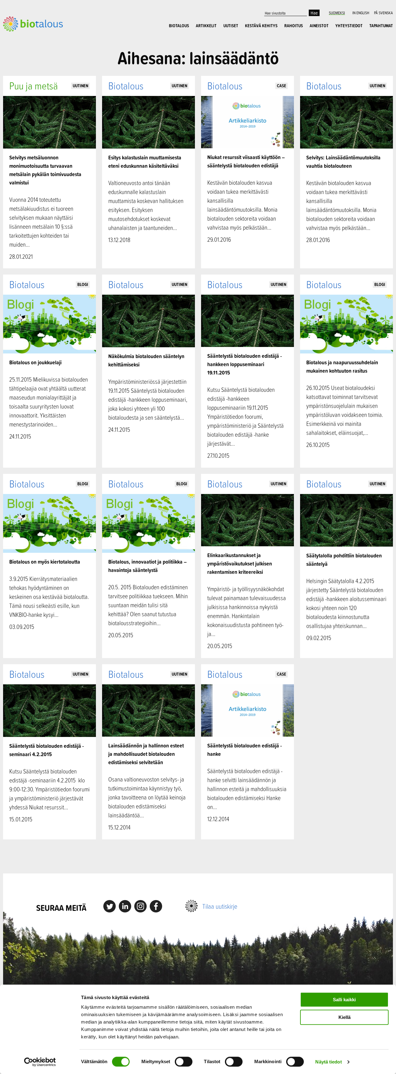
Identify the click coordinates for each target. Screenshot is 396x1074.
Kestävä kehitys (261, 26)
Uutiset (230, 26)
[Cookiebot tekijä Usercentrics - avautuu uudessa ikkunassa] (40, 1062)
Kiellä (344, 1017)
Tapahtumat (381, 26)
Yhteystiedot (349, 26)
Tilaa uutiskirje (219, 906)
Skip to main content (24, 38)
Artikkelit (206, 26)
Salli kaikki (344, 999)
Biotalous (179, 26)
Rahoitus (293, 26)
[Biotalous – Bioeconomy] (33, 23)
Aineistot (319, 26)
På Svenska (383, 12)
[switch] (183, 1062)
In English (360, 12)
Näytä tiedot (328, 1061)
